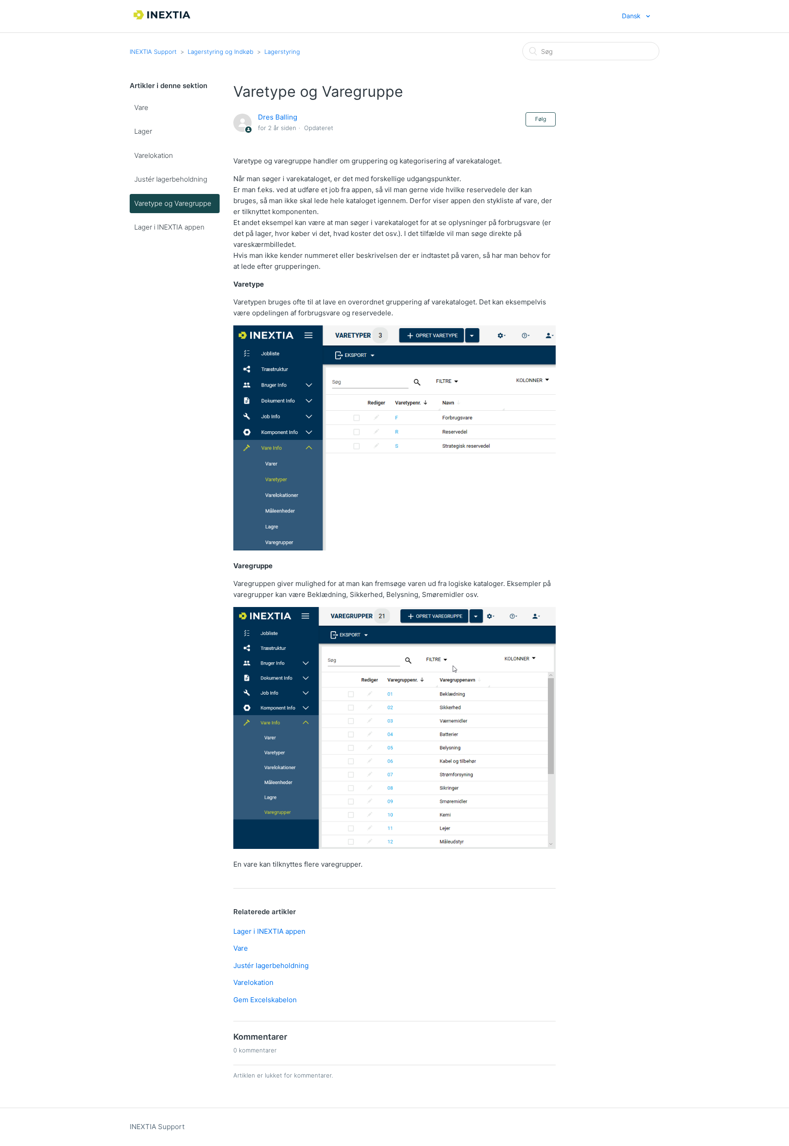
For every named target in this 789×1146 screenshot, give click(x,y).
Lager (143, 131)
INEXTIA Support (153, 51)
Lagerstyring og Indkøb (220, 51)
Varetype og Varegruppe (172, 203)
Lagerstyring (282, 51)
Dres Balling (277, 117)
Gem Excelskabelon (265, 999)
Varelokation (153, 155)
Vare (141, 107)
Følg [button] (540, 118)
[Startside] (162, 20)
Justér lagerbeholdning (170, 179)
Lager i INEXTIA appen (169, 227)
